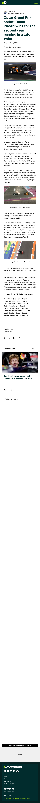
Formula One (8, 332)
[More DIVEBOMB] (34, 784)
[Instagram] (5, 771)
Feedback (6, 793)
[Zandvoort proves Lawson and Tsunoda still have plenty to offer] (20, 362)
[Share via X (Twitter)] (9, 338)
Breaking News (8, 329)
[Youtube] (11, 771)
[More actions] (35, 12)
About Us (6, 779)
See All (34, 348)
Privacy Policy (7, 795)
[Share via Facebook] (5, 338)
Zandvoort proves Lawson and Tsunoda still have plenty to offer (18, 377)
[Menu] (36, 2)
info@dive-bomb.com (9, 791)
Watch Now (7, 781)
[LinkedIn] (17, 771)
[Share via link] (19, 338)
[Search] (30, 2)
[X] (8, 771)
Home (5, 776)
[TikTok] (14, 771)
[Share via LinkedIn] (14, 338)
